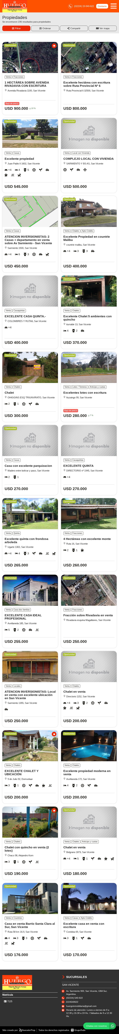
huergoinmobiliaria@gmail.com (81, 1006)
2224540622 (72, 1002)
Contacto (102, 6)
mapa (106, 28)
